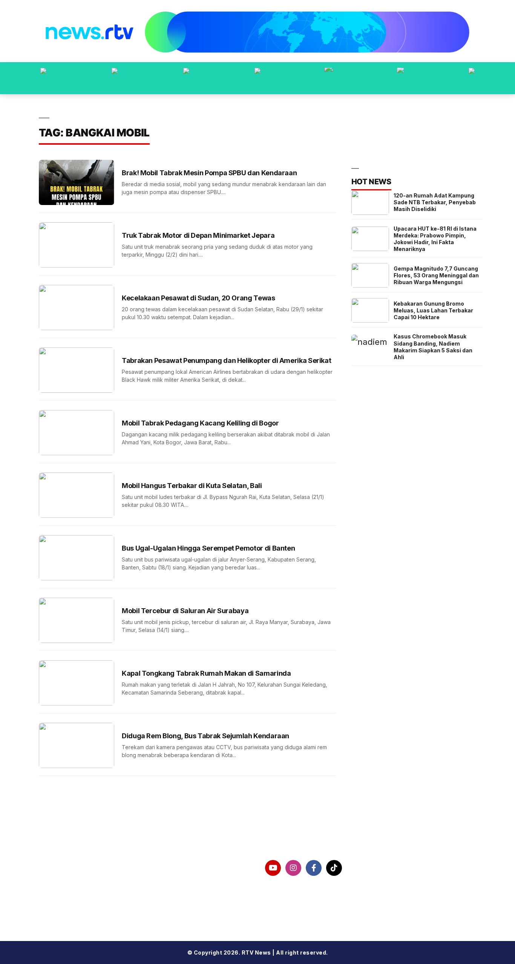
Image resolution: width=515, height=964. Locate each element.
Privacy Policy (72, 887)
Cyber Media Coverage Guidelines (105, 907)
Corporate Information (86, 868)
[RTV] (471, 78)
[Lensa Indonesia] (43, 78)
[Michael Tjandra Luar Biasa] (186, 78)
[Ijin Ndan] (114, 78)
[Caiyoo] (257, 78)
